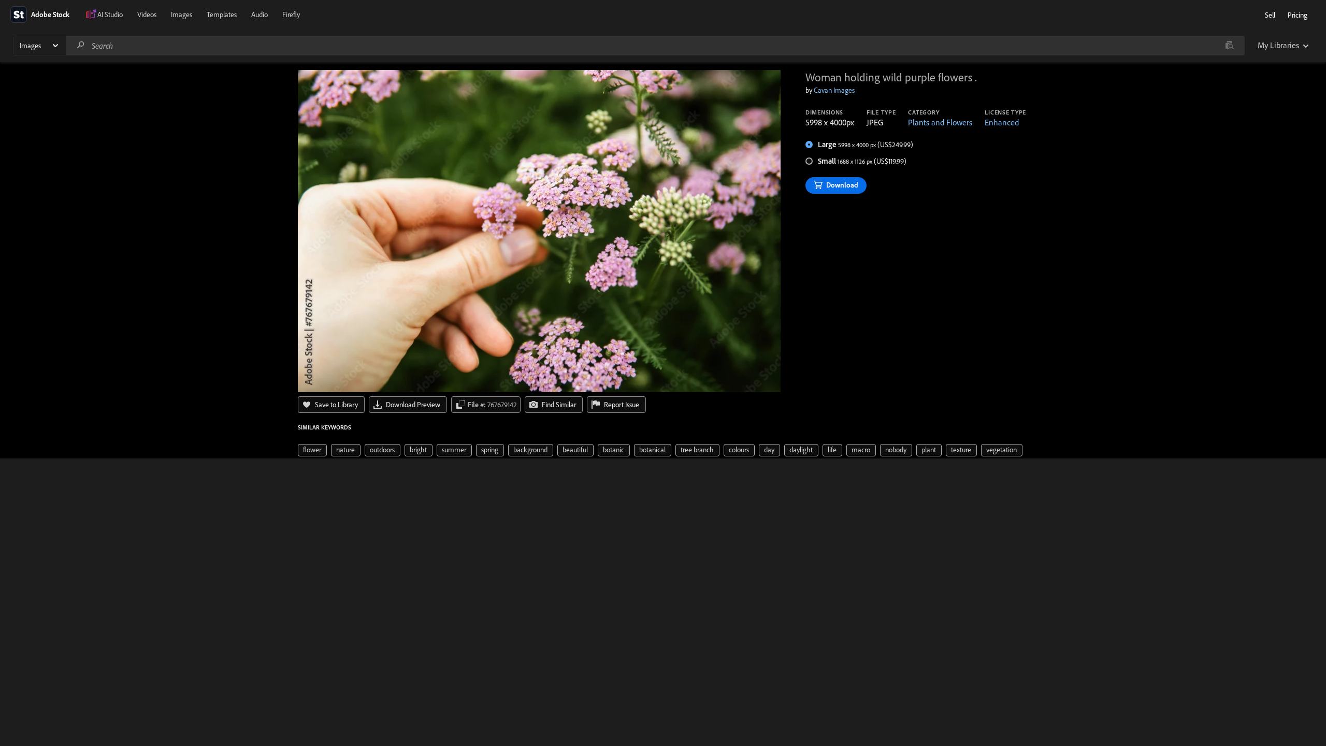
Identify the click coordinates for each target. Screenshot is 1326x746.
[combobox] (655, 45)
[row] (312, 450)
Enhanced (1002, 122)
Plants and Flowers (940, 122)
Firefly (291, 14)
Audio (259, 14)
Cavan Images (834, 90)
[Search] (81, 45)
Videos (146, 14)
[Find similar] (1229, 45)
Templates (222, 14)
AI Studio (110, 14)
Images (181, 14)
